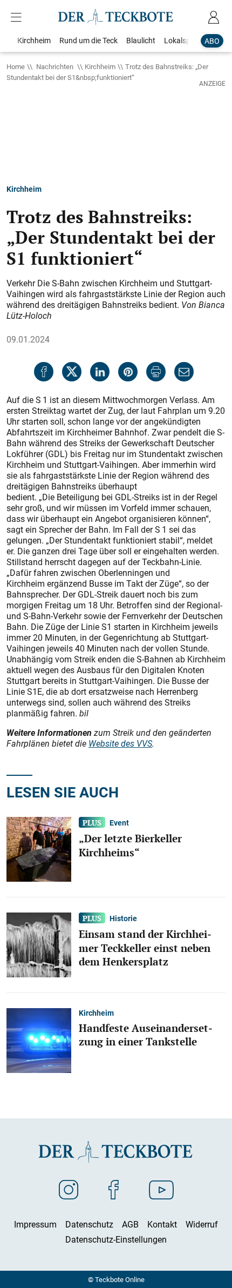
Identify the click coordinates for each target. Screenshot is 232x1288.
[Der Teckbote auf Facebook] (113, 1189)
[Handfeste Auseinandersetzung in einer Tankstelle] (38, 1039)
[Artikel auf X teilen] (71, 371)
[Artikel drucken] (156, 371)
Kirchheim (100, 66)
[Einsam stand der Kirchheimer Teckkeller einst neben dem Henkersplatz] (38, 944)
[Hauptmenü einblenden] (18, 17)
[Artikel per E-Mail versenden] (184, 371)
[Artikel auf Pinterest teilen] (128, 371)
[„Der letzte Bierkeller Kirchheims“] (38, 848)
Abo (212, 41)
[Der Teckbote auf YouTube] (161, 1189)
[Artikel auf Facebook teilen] (43, 371)
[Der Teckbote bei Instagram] (68, 1189)
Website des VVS (120, 743)
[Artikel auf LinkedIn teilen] (100, 371)
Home (15, 66)
